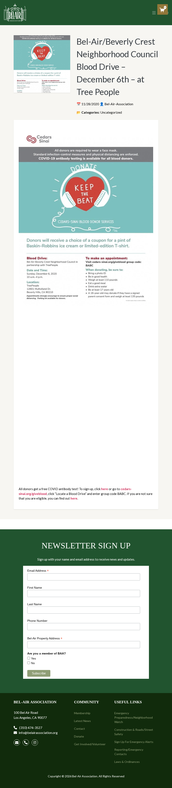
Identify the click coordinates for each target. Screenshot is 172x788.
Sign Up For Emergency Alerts (133, 742)
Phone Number (37, 620)
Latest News (82, 721)
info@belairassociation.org (38, 733)
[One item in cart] (162, 10)
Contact (79, 728)
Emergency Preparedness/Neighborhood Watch (133, 717)
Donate (79, 736)
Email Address (38, 571)
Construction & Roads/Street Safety (133, 732)
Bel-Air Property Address (44, 638)
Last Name (34, 604)
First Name (34, 587)
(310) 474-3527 (30, 728)
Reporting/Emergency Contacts (128, 752)
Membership (82, 713)
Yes (33, 658)
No (33, 663)
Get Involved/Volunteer (90, 744)
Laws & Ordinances (127, 761)
